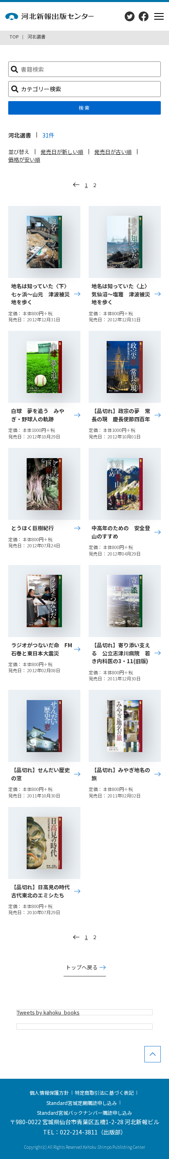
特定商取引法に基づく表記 (104, 1092)
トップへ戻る (82, 967)
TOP (13, 36)
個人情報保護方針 (49, 1092)
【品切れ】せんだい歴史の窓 (40, 774)
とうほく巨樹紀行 (32, 528)
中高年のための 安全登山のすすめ (120, 532)
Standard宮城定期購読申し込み (81, 1102)
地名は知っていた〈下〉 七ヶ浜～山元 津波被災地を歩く (41, 294)
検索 (85, 107)
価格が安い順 (24, 159)
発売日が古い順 (113, 152)
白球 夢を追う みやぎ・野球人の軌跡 (37, 415)
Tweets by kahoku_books (48, 1012)
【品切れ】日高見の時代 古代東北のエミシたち (43, 891)
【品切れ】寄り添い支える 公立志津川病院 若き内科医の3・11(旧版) (120, 653)
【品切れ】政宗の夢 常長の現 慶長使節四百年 (120, 415)
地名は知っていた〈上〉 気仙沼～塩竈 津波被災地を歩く (122, 294)
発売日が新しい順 (62, 152)
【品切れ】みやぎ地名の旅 (120, 774)
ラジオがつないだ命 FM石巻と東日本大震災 (41, 649)
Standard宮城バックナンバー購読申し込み (84, 1112)
